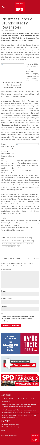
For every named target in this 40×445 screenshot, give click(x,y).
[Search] (3, 7)
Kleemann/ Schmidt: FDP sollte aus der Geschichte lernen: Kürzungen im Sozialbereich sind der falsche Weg (19, 405)
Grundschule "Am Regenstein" (12, 241)
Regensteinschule (19, 244)
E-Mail (3, 430)
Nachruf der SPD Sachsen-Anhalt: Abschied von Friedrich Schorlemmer (19, 400)
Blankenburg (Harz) (24, 238)
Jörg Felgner (6, 244)
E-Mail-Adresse (7, 298)
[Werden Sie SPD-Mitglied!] (20, 343)
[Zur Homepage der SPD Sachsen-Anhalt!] (20, 364)
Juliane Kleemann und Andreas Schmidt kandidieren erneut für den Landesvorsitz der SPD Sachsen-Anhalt (19, 411)
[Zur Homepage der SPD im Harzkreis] (20, 380)
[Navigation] (36, 7)
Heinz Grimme (28, 241)
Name (4, 291)
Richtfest (30, 244)
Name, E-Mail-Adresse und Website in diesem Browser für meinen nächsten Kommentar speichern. (18, 318)
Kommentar (6, 270)
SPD (18, 247)
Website (4, 306)
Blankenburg (11, 238)
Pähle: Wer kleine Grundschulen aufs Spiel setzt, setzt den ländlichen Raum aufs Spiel (19, 417)
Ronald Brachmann (9, 247)
